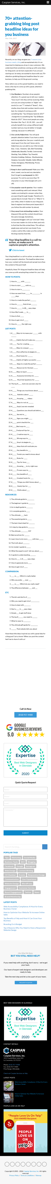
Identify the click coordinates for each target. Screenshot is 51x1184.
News (37, 892)
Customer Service (27, 888)
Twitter (28, 892)
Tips (7, 857)
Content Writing (26, 870)
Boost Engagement (13, 892)
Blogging (31, 862)
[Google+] (28, 1164)
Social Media (29, 857)
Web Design (10, 870)
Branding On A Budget (13, 924)
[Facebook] (7, 1164)
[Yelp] (23, 1164)
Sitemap (38, 1175)
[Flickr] (33, 1164)
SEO (23, 862)
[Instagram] (44, 1164)
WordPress (27, 883)
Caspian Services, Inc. (31, 1171)
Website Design (12, 883)
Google (20, 866)
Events (22, 875)
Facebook (9, 866)
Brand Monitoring (13, 896)
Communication (12, 879)
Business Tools (11, 862)
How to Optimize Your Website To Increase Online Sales (29, 1095)
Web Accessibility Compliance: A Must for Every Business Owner (31, 1083)
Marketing (16, 857)
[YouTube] (39, 1164)
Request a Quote (25, 982)
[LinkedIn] (17, 1164)
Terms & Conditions (27, 1175)
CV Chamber (10, 875)
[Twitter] (12, 1164)
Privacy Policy (14, 1175)
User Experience (29, 879)
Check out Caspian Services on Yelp (16, 1073)
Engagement (10, 888)
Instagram (30, 866)
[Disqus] (25, 678)
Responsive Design (36, 875)
